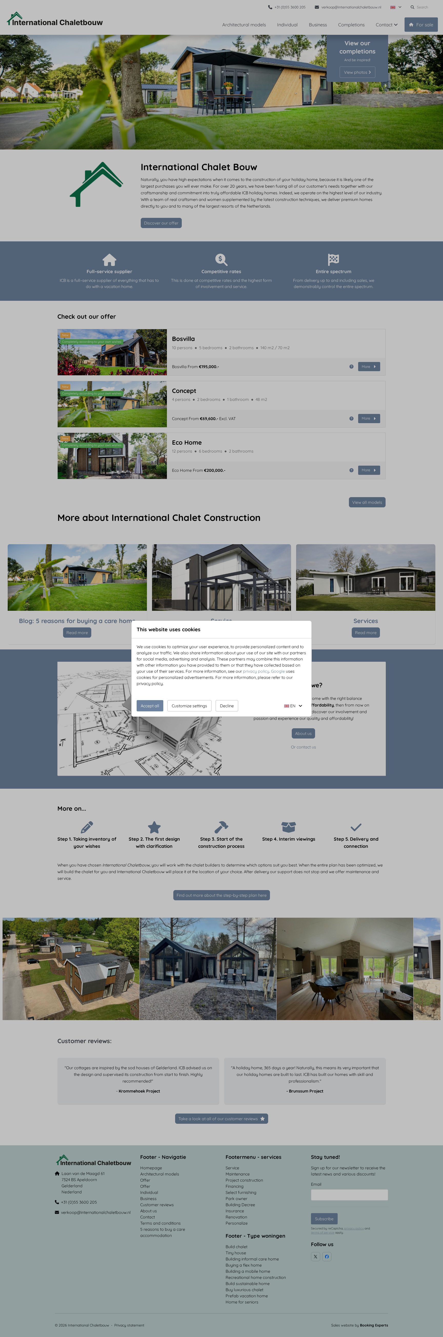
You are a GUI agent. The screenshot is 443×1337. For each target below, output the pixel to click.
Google (278, 671)
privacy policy (256, 671)
